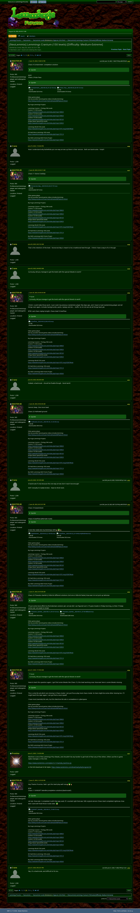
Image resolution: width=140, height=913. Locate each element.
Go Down (12, 55)
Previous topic (116, 49)
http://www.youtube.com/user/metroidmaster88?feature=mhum (48, 101)
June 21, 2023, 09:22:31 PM (36, 868)
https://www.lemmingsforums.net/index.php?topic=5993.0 (46, 116)
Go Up (11, 890)
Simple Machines (22, 911)
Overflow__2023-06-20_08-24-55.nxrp (42, 321)
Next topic (127, 49)
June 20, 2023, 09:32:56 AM (37, 404)
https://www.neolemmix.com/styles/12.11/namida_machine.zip (49, 763)
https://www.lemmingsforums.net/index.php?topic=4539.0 (46, 140)
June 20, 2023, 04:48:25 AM (36, 268)
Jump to (103, 898)
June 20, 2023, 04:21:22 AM (36, 244)
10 (35, 55)
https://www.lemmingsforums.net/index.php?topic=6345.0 (46, 123)
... (34, 55)
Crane (14, 146)
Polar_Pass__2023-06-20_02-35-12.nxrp (71, 88)
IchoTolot (62, 40)
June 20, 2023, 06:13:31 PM (37, 504)
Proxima (15, 753)
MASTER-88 (17, 61)
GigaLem (56, 40)
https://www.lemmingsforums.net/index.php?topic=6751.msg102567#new (50, 129)
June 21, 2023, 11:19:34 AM (36, 670)
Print (129, 55)
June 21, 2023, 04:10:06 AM (37, 592)
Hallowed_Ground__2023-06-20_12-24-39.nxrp (45, 422)
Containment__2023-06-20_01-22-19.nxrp (43, 88)
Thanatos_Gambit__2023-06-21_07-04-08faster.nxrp (78, 612)
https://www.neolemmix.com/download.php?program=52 (71, 767)
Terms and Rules (122, 911)
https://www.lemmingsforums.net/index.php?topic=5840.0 (46, 112)
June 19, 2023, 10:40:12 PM (37, 61)
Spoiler (33, 70)
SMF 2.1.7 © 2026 (12, 911)
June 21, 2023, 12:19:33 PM (37, 780)
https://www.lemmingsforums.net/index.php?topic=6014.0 (46, 119)
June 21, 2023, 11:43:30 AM (36, 753)
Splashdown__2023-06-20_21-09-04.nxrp (43, 533)
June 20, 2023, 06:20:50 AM (36, 380)
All (40, 55)
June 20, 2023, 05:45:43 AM (37, 292)
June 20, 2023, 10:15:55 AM (36, 480)
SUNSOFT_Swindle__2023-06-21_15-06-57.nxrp (45, 809)
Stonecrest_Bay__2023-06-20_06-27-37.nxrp (44, 186)
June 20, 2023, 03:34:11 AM (37, 170)
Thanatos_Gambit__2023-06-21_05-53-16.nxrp (45, 612)
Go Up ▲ (130, 911)
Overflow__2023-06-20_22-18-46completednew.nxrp (75, 533)
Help (114, 911)
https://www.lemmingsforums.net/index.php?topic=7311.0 (46, 134)
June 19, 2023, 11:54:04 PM (36, 146)
